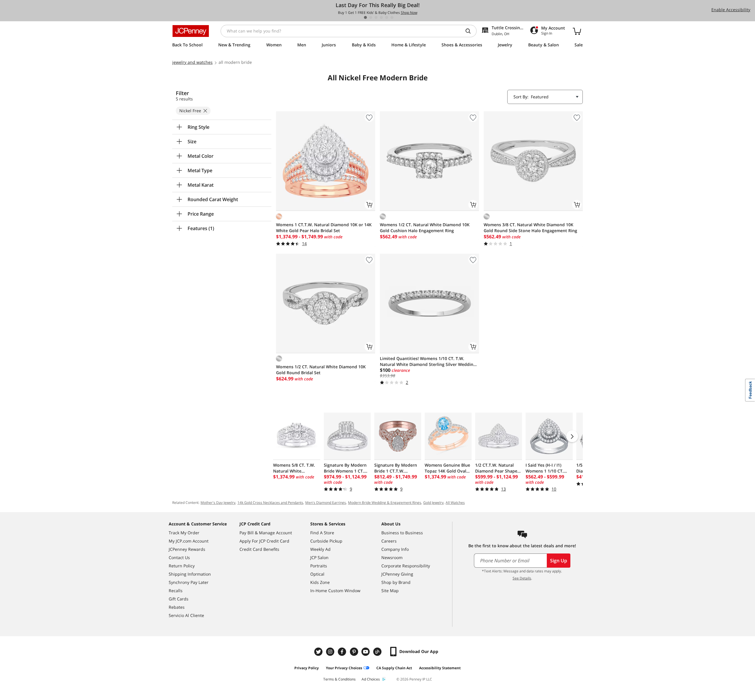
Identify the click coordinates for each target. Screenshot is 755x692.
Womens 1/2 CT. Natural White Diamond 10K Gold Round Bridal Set (321, 369)
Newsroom (392, 557)
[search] (470, 31)
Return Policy (182, 566)
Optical (317, 574)
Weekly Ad (320, 549)
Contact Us (179, 557)
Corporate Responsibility (405, 566)
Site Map (390, 590)
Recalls (176, 590)
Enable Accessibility (730, 9)
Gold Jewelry (433, 502)
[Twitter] (319, 652)
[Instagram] (331, 652)
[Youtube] (366, 652)
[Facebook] (343, 652)
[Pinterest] (354, 652)
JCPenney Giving (397, 574)
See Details (522, 578)
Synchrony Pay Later (189, 582)
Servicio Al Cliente (186, 615)
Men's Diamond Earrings (325, 502)
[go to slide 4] (381, 17)
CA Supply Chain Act (394, 667)
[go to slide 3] (376, 17)
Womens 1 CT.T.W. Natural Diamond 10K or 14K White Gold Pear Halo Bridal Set (324, 227)
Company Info (395, 549)
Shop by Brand (396, 582)
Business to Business (402, 532)
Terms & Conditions (339, 679)
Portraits (318, 566)
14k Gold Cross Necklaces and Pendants (270, 502)
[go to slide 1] (365, 17)
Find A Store (322, 532)
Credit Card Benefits (259, 549)
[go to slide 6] (391, 17)
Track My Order (184, 532)
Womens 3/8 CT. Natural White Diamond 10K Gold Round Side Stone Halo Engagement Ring (530, 227)
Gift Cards (178, 599)
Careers (389, 541)
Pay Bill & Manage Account (265, 532)
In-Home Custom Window (335, 590)
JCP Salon (319, 557)
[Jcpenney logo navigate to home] (190, 31)
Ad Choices (371, 679)
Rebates (177, 607)
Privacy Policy (306, 667)
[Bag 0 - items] (577, 31)
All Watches (455, 502)
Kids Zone (320, 582)
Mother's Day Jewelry (218, 502)
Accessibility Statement (440, 667)
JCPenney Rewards (187, 549)
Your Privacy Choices (344, 667)
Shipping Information (190, 574)
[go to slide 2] (370, 17)
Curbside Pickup (326, 541)
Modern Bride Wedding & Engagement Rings (384, 502)
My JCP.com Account (189, 541)
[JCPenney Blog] (378, 652)
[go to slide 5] (386, 17)
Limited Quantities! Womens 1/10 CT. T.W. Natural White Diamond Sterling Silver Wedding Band (428, 361)
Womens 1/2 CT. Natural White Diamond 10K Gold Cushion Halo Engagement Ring (425, 227)
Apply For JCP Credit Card (264, 541)
